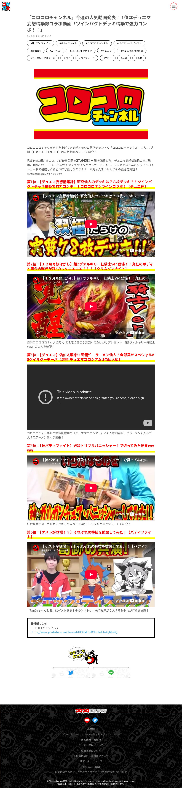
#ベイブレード (86, 58)
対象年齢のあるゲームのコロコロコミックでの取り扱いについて (91, 772)
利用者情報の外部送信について (91, 756)
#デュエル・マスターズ (43, 58)
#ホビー (108, 58)
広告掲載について (91, 750)
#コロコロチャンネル (97, 43)
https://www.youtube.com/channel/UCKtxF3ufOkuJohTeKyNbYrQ (74, 632)
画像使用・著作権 (91, 740)
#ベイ (67, 58)
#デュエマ (106, 50)
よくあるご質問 (91, 766)
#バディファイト (68, 43)
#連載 (139, 58)
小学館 (91, 729)
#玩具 (124, 58)
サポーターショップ (91, 761)
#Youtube (36, 50)
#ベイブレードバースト (129, 43)
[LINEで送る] (111, 672)
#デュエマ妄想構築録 (132, 50)
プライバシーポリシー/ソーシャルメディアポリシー (91, 734)
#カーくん (55, 50)
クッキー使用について (91, 745)
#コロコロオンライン (81, 50)
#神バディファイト (40, 43)
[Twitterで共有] (71, 672)
